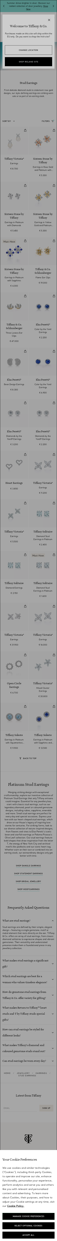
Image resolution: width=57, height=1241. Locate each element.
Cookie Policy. (15, 1205)
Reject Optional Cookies (28, 1226)
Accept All (28, 1235)
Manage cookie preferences (28, 1216)
